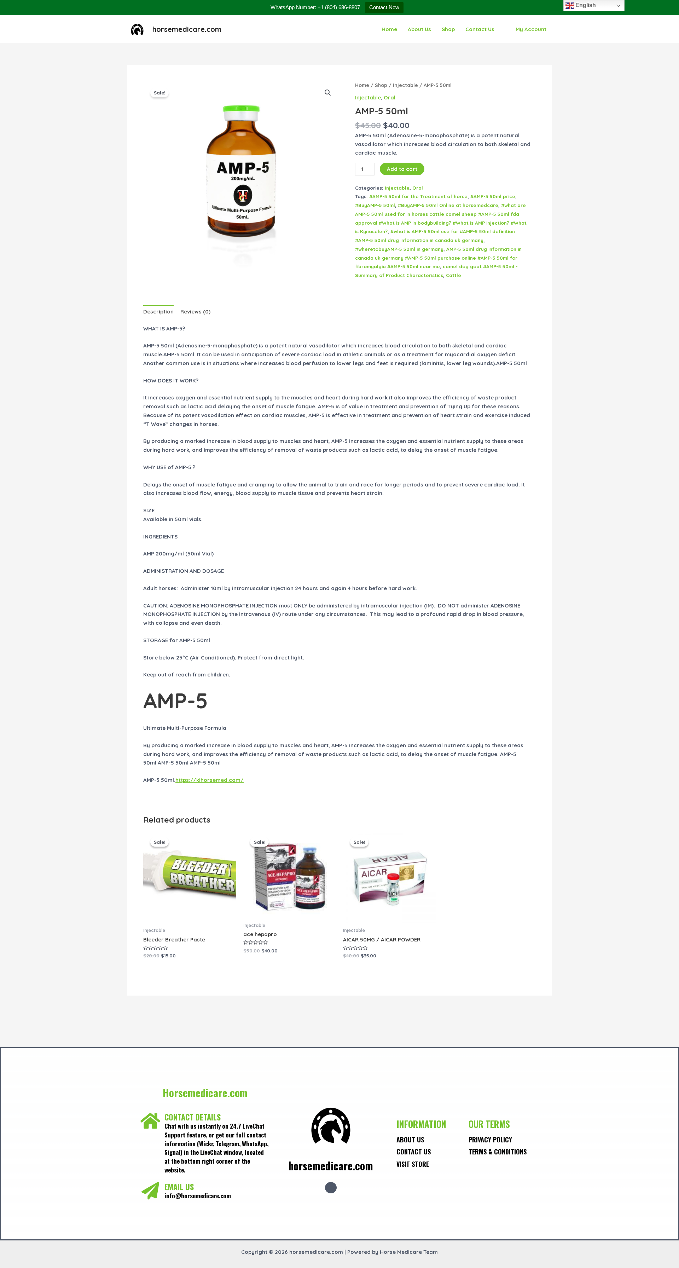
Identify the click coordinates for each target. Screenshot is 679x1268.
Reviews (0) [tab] (195, 311)
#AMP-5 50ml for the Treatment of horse (418, 196)
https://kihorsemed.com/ (209, 780)
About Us (419, 29)
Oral (389, 97)
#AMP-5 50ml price (492, 196)
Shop (448, 29)
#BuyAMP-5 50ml (375, 205)
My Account (531, 29)
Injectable (405, 85)
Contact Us (479, 29)
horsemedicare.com (186, 29)
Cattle (453, 275)
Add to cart (402, 169)
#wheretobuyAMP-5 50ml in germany (399, 249)
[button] (327, 92)
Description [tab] (158, 311)
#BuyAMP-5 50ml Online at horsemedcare (448, 205)
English (585, 5)
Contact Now (384, 7)
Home (389, 29)
